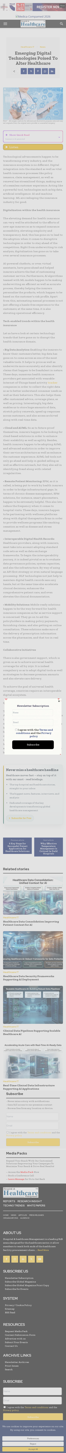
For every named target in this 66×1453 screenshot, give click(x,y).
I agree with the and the (34, 733)
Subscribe (33, 744)
